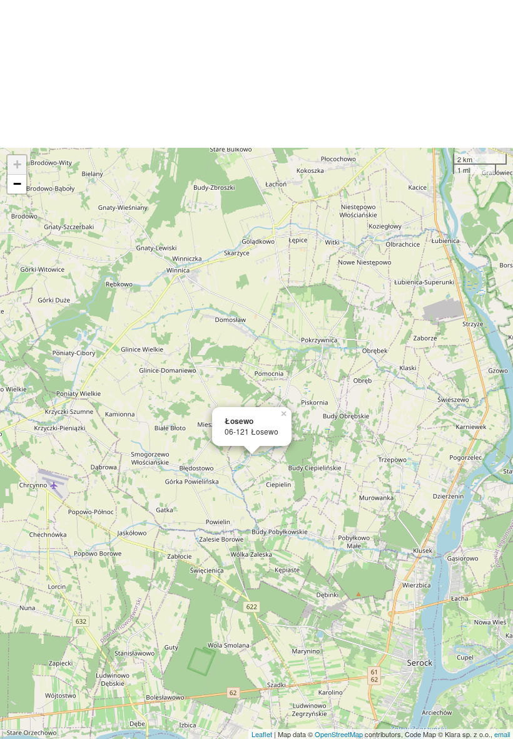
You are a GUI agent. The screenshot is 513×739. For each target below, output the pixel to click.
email (502, 734)
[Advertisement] (256, 74)
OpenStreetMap (339, 734)
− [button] (17, 184)
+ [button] (17, 164)
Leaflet (261, 734)
